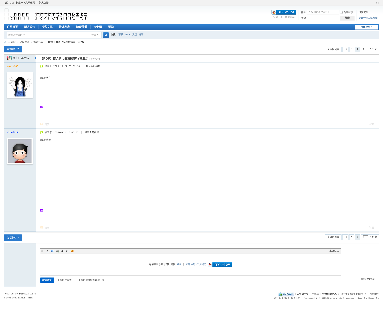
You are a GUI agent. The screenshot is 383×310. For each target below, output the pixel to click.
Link (57, 251)
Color (47, 251)
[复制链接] (95, 59)
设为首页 (9, 2)
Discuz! (24, 293)
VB (126, 34)
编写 (141, 34)
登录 (179, 264)
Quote (62, 251)
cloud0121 (13, 132)
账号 (303, 12)
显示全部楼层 (93, 66)
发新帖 (12, 49)
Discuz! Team (25, 298)
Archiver (302, 294)
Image (52, 251)
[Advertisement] (114, 106)
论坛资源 (24, 42)
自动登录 (348, 12)
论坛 (13, 42)
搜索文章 (47, 27)
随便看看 (81, 27)
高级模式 (334, 251)
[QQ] (286, 294)
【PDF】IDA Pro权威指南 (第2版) (66, 42)
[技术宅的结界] (46, 14)
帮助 (111, 27)
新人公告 (43, 2)
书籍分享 (38, 42)
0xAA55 (25, 58)
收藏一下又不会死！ (26, 2)
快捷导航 (365, 27)
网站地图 (374, 294)
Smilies (72, 251)
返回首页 (12, 27)
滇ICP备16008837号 (352, 294)
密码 (303, 18)
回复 (46, 124)
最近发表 (64, 27)
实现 (134, 34)
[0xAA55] (9, 58)
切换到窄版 (377, 3)
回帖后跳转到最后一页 (93, 280)
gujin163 (12, 66)
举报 (371, 124)
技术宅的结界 (5, 42)
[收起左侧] (35, 58)
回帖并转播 (66, 280)
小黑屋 (315, 294)
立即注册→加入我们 (369, 18)
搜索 (93, 35)
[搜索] (106, 35)
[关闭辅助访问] (374, 3)
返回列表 (334, 49)
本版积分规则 (368, 279)
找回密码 (363, 12)
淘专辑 (98, 27)
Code (67, 251)
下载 (120, 34)
